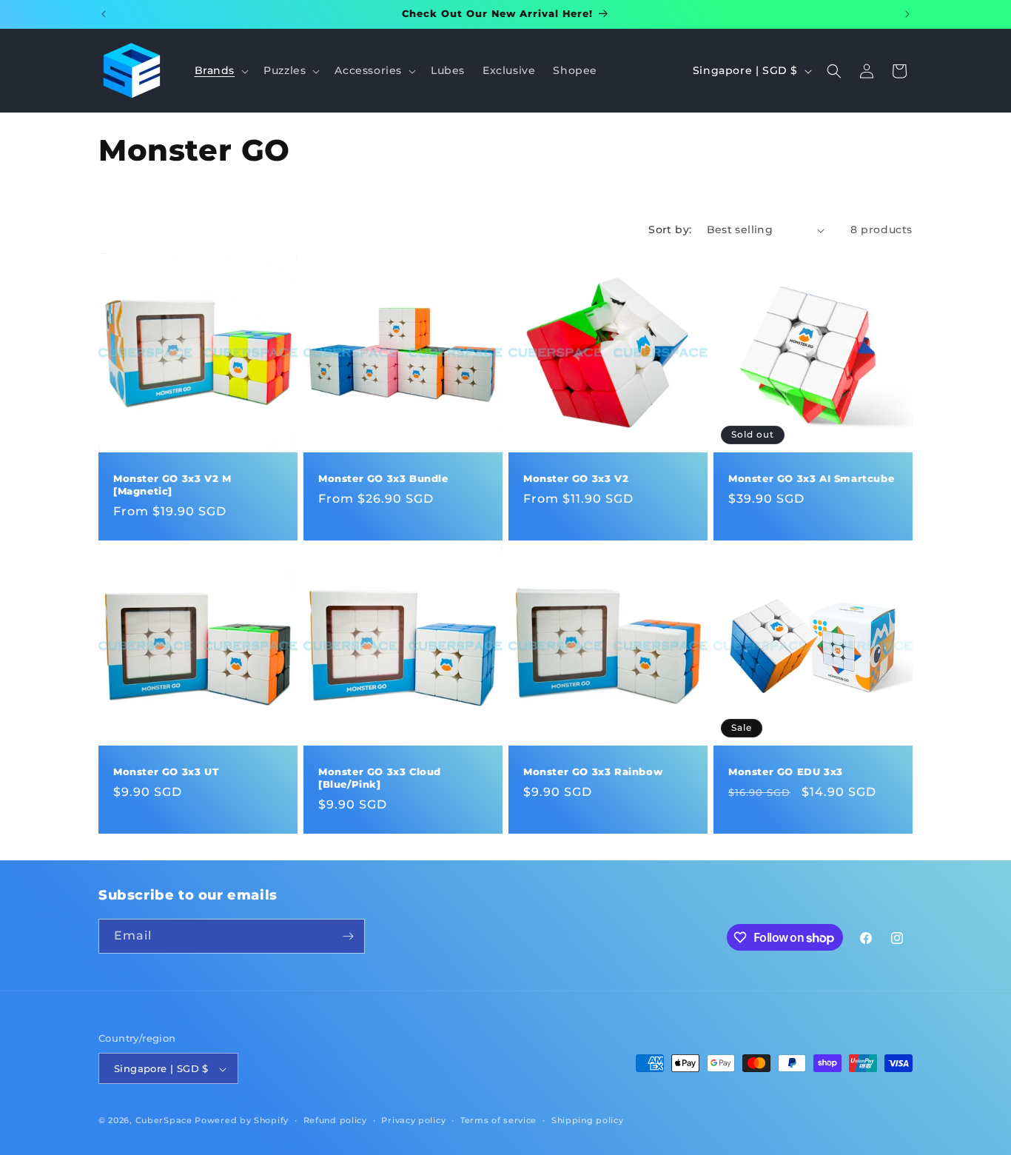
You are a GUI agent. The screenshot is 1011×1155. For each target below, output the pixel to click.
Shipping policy (587, 1120)
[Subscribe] (348, 936)
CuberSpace (163, 1121)
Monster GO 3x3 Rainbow (592, 771)
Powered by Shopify (242, 1121)
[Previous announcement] (103, 14)
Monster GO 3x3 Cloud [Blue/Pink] (379, 778)
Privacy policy (413, 1120)
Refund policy (335, 1120)
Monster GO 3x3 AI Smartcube (811, 478)
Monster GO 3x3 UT (165, 771)
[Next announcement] (907, 14)
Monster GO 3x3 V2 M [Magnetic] (172, 484)
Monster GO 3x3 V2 (575, 478)
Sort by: (669, 229)
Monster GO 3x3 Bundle (383, 478)
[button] (220, 70)
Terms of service (498, 1120)
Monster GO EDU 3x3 (785, 771)
